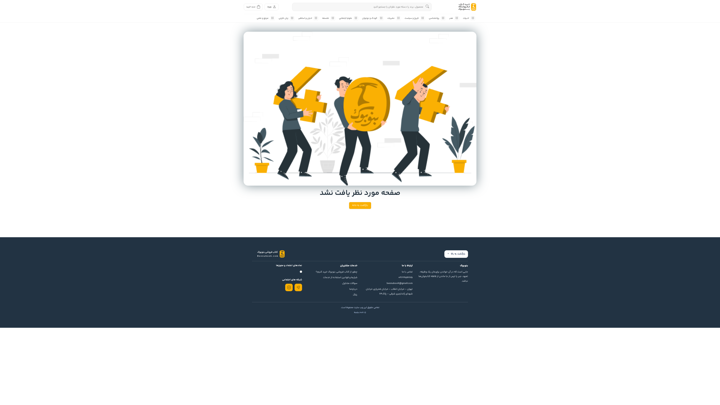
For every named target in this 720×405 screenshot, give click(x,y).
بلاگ (355, 295)
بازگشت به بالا (458, 254)
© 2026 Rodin (360, 312)
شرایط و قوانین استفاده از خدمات (340, 277)
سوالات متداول (349, 283)
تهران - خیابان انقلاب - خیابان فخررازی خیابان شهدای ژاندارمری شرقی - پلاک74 (389, 291)
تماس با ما (407, 272)
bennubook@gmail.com (400, 283)
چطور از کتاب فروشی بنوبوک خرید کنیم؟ (336, 272)
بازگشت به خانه (360, 205)
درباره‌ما (353, 289)
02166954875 (405, 277)
